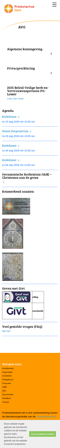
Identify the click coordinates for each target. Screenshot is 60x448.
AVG (4, 391)
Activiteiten (7, 376)
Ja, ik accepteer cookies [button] (42, 434)
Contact (5, 402)
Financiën (6, 383)
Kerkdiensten (8, 368)
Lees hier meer (15, 98)
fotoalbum (6, 398)
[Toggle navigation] (54, 4)
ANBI (4, 387)
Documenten (8, 394)
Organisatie (7, 372)
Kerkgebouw (7, 379)
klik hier (6, 331)
